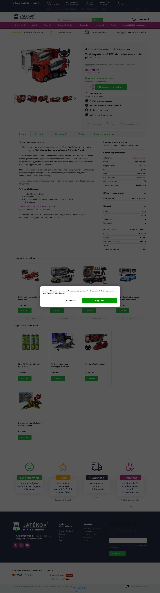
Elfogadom (99, 300)
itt (68, 293)
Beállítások (71, 300)
